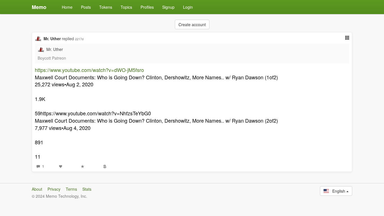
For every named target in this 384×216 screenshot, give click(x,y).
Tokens (105, 7)
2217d (79, 39)
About (37, 189)
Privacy (54, 189)
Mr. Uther (52, 38)
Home (67, 7)
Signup (168, 7)
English (337, 191)
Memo (39, 7)
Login (188, 7)
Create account (192, 24)
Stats (86, 189)
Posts (86, 7)
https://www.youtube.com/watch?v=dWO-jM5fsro (89, 69)
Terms (71, 189)
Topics (126, 7)
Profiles (147, 7)
